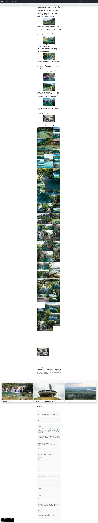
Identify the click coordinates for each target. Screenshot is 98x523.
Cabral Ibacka (40, 457)
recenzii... (43, 8)
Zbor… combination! (69, 401)
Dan (38, 502)
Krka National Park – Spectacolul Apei (8, 401)
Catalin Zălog (39, 412)
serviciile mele (58, 414)
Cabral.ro (2, 1)
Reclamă (10, 1)
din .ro (16, 1)
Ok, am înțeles (3, 521)
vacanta (45, 8)
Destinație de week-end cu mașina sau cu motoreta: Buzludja (43, 401)
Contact (13, 1)
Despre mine (6, 1)
